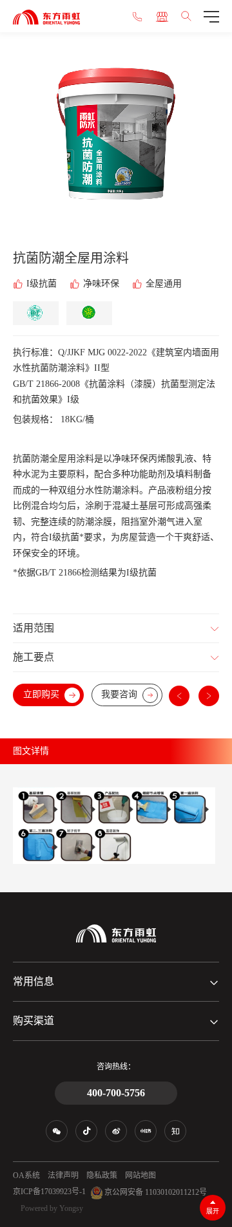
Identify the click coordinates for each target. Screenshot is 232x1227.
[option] (116, 140)
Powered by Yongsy (52, 1208)
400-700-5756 (116, 1092)
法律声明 (63, 1175)
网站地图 (140, 1175)
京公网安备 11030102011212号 (154, 1191)
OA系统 (26, 1175)
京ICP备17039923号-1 (49, 1191)
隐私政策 (101, 1175)
